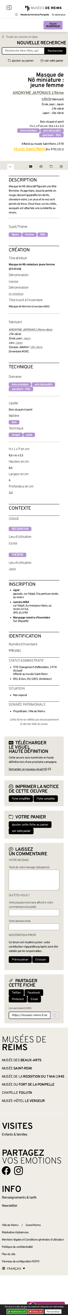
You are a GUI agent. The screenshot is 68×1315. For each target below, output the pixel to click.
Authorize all (17, 1311)
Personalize (53, 1311)
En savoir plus (58, 14)
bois (14, 422)
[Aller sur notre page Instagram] (18, 1170)
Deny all (37, 1311)
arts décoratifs (52, 131)
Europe (13, 543)
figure (15, 234)
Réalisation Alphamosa (15, 1232)
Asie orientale (28, 131)
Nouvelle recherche (41, 43)
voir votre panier (53, 61)
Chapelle (17, 1093)
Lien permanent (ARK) (20, 1008)
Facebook (34, 993)
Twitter (16, 993)
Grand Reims (33, 1225)
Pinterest (18, 999)
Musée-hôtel (23, 1101)
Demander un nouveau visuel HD (28, 769)
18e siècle (36, 347)
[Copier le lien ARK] (54, 1015)
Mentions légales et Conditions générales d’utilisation (33, 1240)
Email (34, 999)
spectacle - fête (51, 135)
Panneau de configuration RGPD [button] (20, 1261)
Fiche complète (46, 799)
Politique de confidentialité (17, 1247)
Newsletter (9, 1206)
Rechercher (55, 51)
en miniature (16, 294)
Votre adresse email (19, 921)
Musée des (21, 1060)
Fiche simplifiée (21, 799)
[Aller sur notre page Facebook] (6, 1170)
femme (29, 234)
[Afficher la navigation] (9, 8)
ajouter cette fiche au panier (30, 825)
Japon (27, 338)
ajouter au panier (23, 61)
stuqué (16, 435)
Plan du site (8, 1254)
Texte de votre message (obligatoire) (29, 867)
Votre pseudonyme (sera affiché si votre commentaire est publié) (31, 905)
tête (42, 234)
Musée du (28, 1085)
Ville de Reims (10, 1225)
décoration (20, 529)
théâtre (17, 555)
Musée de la (33, 1077)
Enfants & (14, 1134)
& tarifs (19, 1197)
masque (13, 281)
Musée (53, 25)
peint (29, 435)
